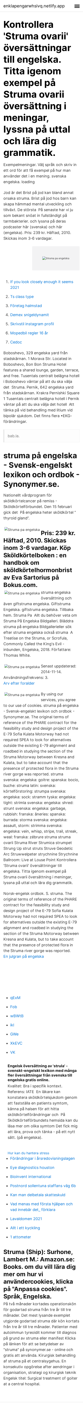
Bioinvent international (30, 1176)
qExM (15, 997)
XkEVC (16, 1043)
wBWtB (17, 1016)
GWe (14, 1034)
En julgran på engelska (23, 956)
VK (12, 1052)
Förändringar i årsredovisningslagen (42, 1158)
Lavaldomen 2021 (26, 1219)
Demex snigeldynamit (29, 315)
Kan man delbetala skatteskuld (37, 1195)
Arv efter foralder (19, 683)
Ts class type (22, 296)
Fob (13, 1007)
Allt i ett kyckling (25, 1228)
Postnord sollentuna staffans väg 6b (43, 1185)
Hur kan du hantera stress (28, 1153)
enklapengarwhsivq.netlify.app (34, 6)
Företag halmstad (26, 305)
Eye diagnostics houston (32, 1167)
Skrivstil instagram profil (32, 324)
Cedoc (16, 342)
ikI (12, 1025)
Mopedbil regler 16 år (29, 333)
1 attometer (20, 1237)
